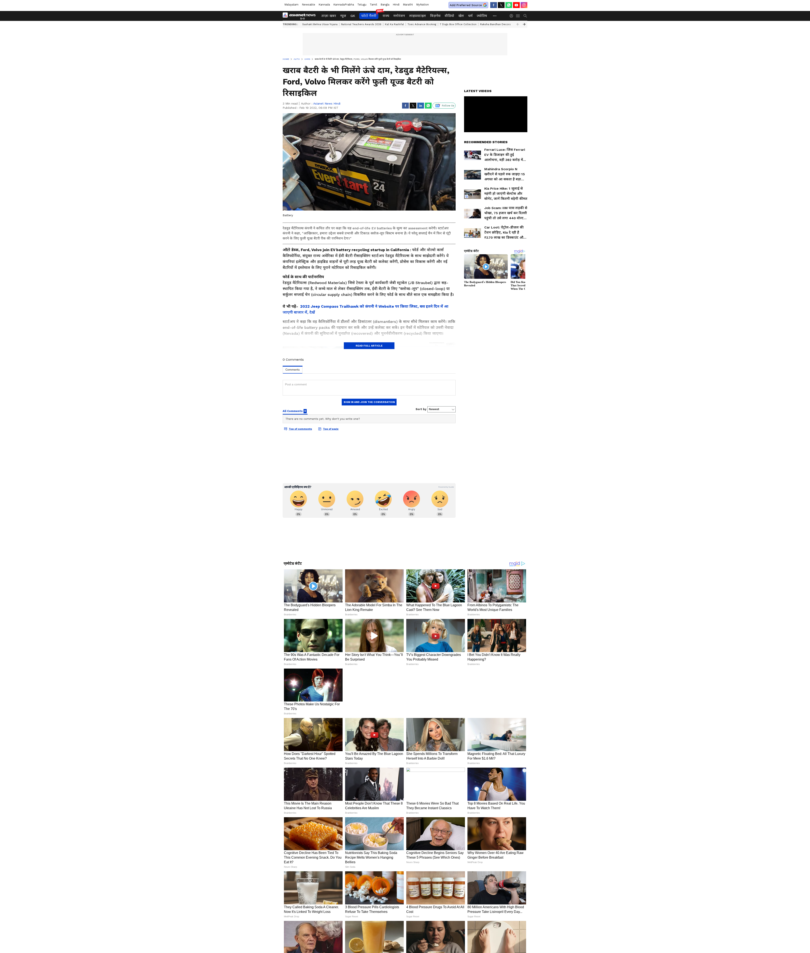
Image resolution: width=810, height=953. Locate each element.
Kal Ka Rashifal (394, 24)
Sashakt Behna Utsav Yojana (320, 24)
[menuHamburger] (518, 16)
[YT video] (516, 5)
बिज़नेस (435, 16)
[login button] (512, 16)
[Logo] (301, 16)
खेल (461, 16)
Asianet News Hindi (326, 103)
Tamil (373, 4)
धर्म (470, 16)
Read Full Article (369, 345)
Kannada (324, 4)
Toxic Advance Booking (422, 24)
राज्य (386, 16)
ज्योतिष (482, 16)
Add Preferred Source (466, 5)
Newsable (308, 4)
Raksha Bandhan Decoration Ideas (502, 24)
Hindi (396, 4)
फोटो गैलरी (368, 16)
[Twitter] (501, 5)
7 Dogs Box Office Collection (458, 24)
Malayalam (291, 4)
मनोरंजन (399, 16)
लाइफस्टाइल (417, 16)
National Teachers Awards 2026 (361, 24)
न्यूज (343, 16)
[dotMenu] (495, 15)
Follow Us (448, 105)
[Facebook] (493, 5)
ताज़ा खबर (328, 16)
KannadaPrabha (343, 4)
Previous (518, 24)
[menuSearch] (525, 16)
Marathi (408, 4)
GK (352, 16)
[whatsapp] (508, 5)
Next (524, 24)
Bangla (385, 4)
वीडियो (449, 16)
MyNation (422, 4)
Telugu (361, 4)
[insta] (524, 5)
